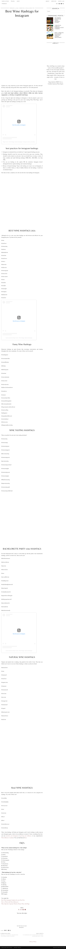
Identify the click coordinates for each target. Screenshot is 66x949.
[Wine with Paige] (33, 2)
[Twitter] (56, 3)
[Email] (61, 3)
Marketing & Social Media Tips (26, 8)
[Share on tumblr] (10, 930)
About (47, 1)
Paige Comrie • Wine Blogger (9, 141)
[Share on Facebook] (5, 930)
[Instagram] (58, 3)
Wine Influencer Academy (7, 837)
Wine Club (61, 1)
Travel (13, 1)
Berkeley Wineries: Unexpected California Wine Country (9, 935)
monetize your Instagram (12, 836)
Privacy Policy (33, 941)
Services (53, 1)
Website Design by (59, 947)
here (26, 837)
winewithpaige (19, 141)
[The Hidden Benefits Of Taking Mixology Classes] (50, 20)
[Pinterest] (59, 3)
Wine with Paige (8, 947)
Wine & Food (5, 1)
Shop (18, 1)
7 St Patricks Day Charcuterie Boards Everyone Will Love (33, 935)
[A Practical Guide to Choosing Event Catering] (50, 28)
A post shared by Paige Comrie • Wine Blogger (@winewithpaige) (19, 337)
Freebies (4, 3)
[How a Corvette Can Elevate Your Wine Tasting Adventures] (50, 35)
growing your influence (25, 836)
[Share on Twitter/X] (7, 930)
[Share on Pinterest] (8, 930)
